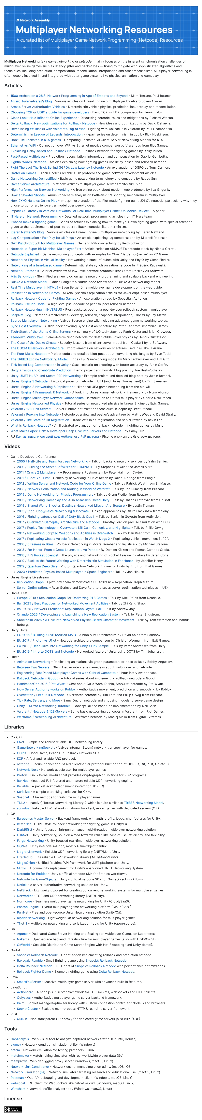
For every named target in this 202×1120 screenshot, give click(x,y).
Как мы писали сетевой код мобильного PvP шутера (57, 436)
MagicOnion (26, 863)
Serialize (23, 792)
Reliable (23, 786)
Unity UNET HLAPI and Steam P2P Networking (46, 376)
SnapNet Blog (21, 315)
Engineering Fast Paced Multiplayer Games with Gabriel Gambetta (66, 673)
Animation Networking (33, 662)
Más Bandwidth (22, 276)
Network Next (27, 770)
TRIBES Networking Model (143, 803)
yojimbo (23, 808)
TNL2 (21, 803)
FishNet (22, 835)
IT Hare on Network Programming (36, 216)
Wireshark (18, 1089)
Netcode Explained (25, 254)
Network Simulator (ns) (28, 1072)
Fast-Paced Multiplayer (28, 156)
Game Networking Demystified (34, 178)
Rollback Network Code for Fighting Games (43, 298)
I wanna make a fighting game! (33, 222)
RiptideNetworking (31, 918)
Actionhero (25, 992)
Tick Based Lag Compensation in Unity (40, 365)
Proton (22, 775)
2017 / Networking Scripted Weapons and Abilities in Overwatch (65, 533)
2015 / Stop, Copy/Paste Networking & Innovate (53, 511)
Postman (17, 1078)
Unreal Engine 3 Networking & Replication (42, 387)
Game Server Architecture (30, 184)
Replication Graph (30, 582)
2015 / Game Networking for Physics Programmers (55, 494)
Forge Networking (30, 841)
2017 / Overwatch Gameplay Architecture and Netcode (58, 522)
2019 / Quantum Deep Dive (37, 566)
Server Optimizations (32, 587)
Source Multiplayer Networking (34, 320)
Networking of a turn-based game (36, 265)
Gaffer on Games (23, 173)
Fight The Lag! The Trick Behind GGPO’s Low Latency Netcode (57, 167)
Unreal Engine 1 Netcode (29, 381)
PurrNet (22, 912)
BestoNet (24, 824)
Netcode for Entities (32, 874)
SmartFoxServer (29, 982)
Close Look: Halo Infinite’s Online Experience (44, 118)
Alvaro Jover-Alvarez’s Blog (31, 101)
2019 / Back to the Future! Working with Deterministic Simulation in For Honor (75, 561)
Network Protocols (25, 271)
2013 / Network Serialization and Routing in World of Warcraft (63, 489)
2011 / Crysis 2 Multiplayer (37, 472)
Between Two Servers (33, 667)
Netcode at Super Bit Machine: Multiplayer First (46, 249)
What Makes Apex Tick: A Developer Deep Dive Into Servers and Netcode (66, 431)
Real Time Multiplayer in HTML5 (34, 287)
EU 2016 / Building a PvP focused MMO (46, 635)
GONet (22, 846)
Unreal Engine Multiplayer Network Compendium (47, 398)
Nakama (23, 939)
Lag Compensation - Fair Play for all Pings (42, 238)
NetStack (24, 890)
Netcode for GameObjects (36, 879)
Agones (22, 934)
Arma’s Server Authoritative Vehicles (38, 107)
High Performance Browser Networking (40, 189)
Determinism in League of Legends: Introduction (46, 134)
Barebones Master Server (36, 818)
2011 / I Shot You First (33, 478)
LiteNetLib (24, 857)
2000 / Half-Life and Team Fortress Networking (52, 461)
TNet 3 (22, 923)
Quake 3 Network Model (29, 282)
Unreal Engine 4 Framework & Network (40, 392)
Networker (25, 896)
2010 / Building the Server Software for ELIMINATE (55, 467)
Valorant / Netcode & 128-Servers (42, 711)
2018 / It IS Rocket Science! (37, 555)
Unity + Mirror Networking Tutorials (43, 706)
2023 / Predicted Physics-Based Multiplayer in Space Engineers (64, 572)
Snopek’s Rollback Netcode (37, 955)
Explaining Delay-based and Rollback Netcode (45, 151)
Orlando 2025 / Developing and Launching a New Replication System (69, 614)
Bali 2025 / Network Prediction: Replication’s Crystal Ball (59, 609)
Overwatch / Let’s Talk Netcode (40, 695)
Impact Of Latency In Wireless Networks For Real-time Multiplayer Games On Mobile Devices (80, 211)
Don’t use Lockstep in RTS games (36, 140)
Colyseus (24, 997)
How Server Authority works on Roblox (46, 689)
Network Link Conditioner (30, 1067)
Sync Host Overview (26, 326)
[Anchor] (24, 85)
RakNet (22, 781)
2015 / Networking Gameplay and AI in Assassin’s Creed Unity (63, 500)
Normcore (24, 901)
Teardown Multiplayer (27, 337)
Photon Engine (28, 907)
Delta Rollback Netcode (34, 966)
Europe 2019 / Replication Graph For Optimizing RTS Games (62, 598)
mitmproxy (19, 1061)
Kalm (20, 1003)
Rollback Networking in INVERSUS (36, 309)
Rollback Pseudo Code (28, 304)
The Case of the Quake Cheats (33, 343)
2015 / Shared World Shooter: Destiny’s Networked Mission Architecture (71, 505)
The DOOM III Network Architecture (37, 348)
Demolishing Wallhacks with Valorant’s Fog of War (48, 129)
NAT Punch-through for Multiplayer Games (42, 243)
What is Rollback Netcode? (31, 425)
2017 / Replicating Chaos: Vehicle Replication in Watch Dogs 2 (63, 539)
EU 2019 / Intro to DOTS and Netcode (45, 651)
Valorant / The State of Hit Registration (40, 420)
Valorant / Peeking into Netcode (35, 414)
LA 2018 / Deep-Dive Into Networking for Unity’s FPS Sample (63, 646)
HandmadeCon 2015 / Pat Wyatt (41, 684)
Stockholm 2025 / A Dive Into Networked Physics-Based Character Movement (75, 620)
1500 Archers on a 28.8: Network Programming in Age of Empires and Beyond (69, 96)
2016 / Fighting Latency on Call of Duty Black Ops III (56, 516)
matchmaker (20, 1055)
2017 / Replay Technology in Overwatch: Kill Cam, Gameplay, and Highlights (73, 528)
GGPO (21, 753)
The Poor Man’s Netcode (29, 354)
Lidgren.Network (29, 852)
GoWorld (23, 945)
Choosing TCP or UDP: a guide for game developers (50, 112)
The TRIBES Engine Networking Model (39, 359)
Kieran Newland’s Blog (27, 232)
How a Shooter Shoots (28, 195)
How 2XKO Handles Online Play (34, 201)
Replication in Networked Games (35, 293)
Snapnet (23, 797)
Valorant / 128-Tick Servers (31, 409)
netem (15, 1050)
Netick (22, 885)
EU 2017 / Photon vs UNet (36, 640)
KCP (20, 758)
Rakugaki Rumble (30, 960)
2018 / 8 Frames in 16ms (35, 544)
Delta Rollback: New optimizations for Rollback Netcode (53, 123)
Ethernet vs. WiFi (23, 145)
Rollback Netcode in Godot (37, 678)
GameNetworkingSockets (36, 747)
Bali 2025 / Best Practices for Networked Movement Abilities (62, 603)
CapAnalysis (20, 1039)
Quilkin (22, 1019)
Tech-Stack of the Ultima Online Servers (41, 331)
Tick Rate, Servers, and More (38, 700)
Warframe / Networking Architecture (44, 717)
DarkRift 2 (24, 829)
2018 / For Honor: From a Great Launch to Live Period (57, 550)
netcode (23, 764)
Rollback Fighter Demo (34, 971)
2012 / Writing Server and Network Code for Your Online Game (64, 483)
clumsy (16, 1044)
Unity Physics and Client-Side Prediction (41, 370)
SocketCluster (27, 1009)
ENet (20, 742)
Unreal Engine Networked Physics (36, 403)
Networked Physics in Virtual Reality (38, 260)
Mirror (21, 868)
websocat (18, 1083)
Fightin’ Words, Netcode (28, 162)
